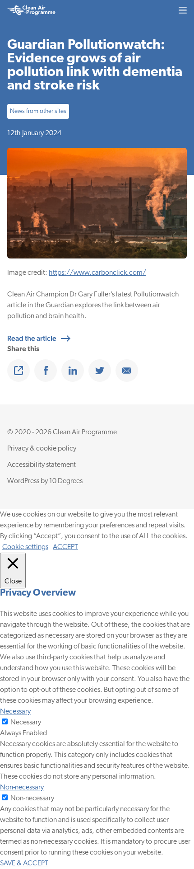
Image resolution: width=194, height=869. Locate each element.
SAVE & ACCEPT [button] (24, 863)
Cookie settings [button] (25, 547)
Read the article (31, 338)
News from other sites (38, 111)
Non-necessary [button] (22, 787)
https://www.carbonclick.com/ (97, 273)
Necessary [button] (15, 711)
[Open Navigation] (183, 10)
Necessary (25, 722)
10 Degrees (66, 481)
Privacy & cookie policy (41, 448)
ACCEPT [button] (65, 547)
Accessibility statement (41, 465)
